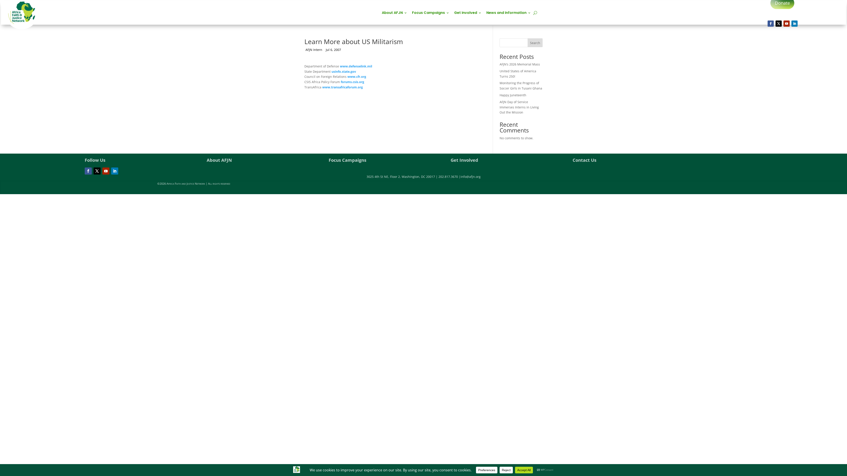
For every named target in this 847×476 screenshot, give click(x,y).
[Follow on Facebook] (771, 23)
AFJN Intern (313, 50)
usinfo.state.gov (344, 71)
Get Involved (465, 13)
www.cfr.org (356, 76)
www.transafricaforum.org (342, 87)
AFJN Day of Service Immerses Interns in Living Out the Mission (519, 107)
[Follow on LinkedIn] (794, 23)
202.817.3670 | (449, 177)
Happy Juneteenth (513, 95)
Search (535, 43)
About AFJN (392, 13)
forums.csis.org (352, 82)
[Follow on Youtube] (786, 23)
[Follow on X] (779, 23)
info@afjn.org (471, 177)
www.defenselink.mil (356, 66)
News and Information (506, 13)
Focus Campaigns (428, 13)
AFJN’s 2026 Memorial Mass (520, 64)
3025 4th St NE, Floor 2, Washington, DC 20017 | (402, 177)
